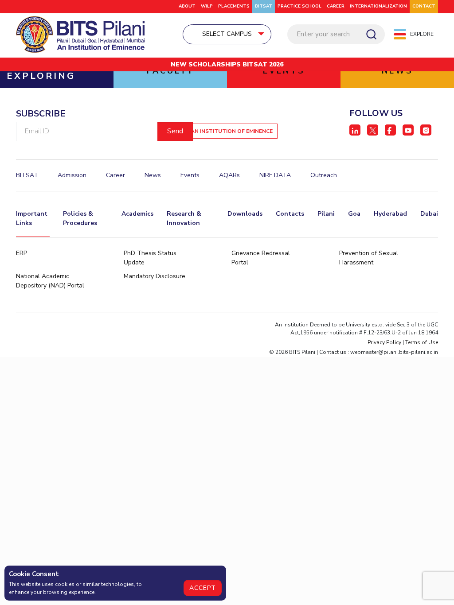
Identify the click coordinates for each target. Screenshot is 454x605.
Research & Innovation (184, 218)
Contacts (290, 213)
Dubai (429, 213)
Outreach (323, 175)
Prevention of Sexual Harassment (368, 258)
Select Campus (227, 34)
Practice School (299, 6)
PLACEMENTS (234, 6)
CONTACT (423, 6)
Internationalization (378, 6)
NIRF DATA (275, 175)
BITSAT (263, 6)
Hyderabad (390, 213)
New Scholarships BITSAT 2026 (227, 64)
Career (335, 6)
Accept (202, 588)
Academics (137, 213)
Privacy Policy (384, 342)
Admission (72, 175)
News (153, 175)
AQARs (229, 175)
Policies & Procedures (80, 218)
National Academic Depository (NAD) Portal (50, 281)
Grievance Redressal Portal (260, 258)
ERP (21, 253)
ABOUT (187, 6)
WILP (207, 6)
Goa (354, 213)
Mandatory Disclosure (154, 276)
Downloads (244, 213)
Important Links (31, 218)
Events (190, 175)
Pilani (326, 213)
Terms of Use (421, 342)
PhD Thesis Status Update (150, 258)
